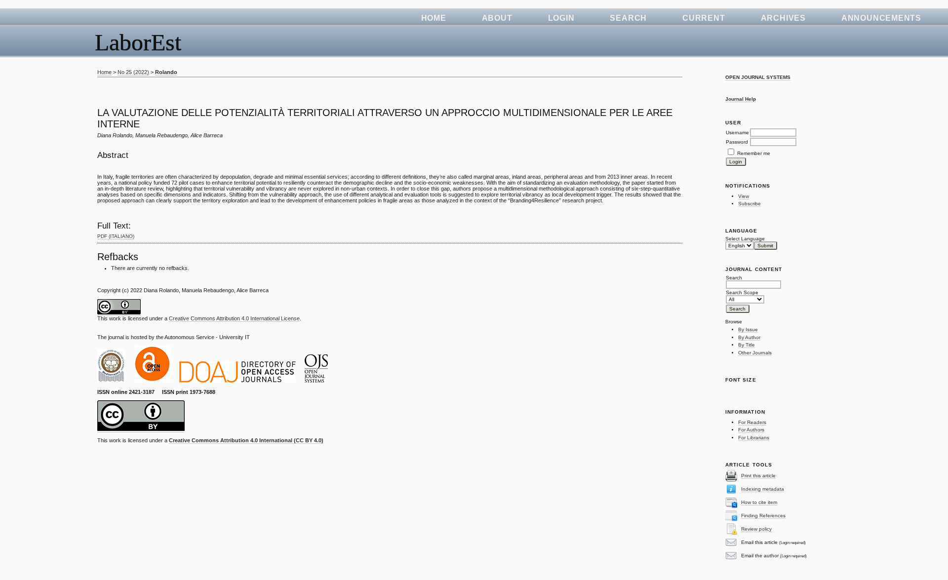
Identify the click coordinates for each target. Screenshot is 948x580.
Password (737, 142)
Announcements (881, 18)
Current (703, 18)
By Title (746, 345)
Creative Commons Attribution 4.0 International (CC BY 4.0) (246, 440)
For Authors (751, 429)
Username (737, 132)
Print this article (758, 475)
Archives (783, 18)
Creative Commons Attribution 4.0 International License (234, 318)
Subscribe (749, 203)
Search (628, 18)
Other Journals (755, 352)
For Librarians (753, 437)
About (497, 18)
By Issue (748, 329)
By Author (749, 337)
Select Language (745, 238)
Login (561, 18)
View (743, 196)
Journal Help (740, 99)
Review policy (756, 529)
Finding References (763, 515)
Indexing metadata (762, 489)
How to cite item (759, 502)
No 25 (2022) (133, 72)
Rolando (166, 72)
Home (433, 18)
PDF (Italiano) (115, 236)
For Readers (752, 422)
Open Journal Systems (757, 77)
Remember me (753, 153)
